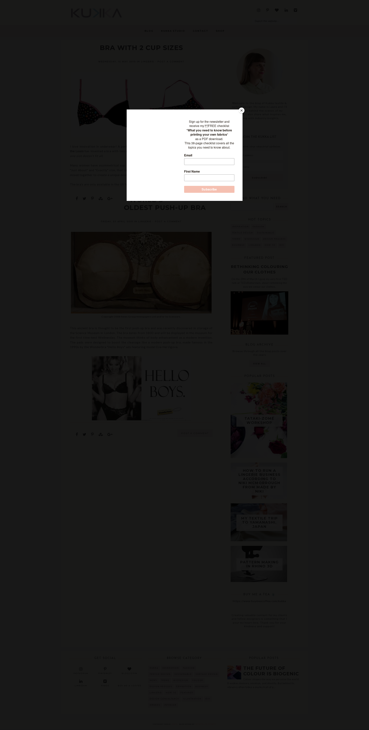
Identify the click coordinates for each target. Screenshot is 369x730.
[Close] (241, 110)
